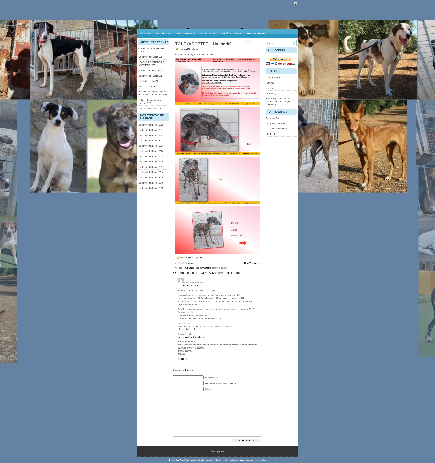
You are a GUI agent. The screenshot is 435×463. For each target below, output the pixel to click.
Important (198, 258)
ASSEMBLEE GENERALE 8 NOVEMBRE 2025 (151, 64)
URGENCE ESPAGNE (148, 80)
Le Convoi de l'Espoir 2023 (150, 135)
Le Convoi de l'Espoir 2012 (150, 187)
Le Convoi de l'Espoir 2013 (150, 182)
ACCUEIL (145, 33)
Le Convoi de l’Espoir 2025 (151, 56)
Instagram (270, 87)
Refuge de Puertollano (276, 128)
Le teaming (271, 93)
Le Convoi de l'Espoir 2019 (150, 156)
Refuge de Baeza (274, 118)
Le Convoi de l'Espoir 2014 (150, 177)
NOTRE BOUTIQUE (256, 33)
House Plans (244, 459)
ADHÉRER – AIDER (231, 33)
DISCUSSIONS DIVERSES (150, 108)
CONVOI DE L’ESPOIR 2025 (151, 70)
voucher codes (259, 459)
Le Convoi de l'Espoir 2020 (150, 151)
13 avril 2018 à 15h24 (188, 285)
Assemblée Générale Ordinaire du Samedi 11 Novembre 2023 (152, 93)
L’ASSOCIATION (208, 33)
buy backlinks (208, 459)
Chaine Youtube (273, 77)
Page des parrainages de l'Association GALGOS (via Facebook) (278, 101)
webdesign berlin (231, 459)
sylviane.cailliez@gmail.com (191, 336)
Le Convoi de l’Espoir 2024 (151, 75)
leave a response (191, 267)
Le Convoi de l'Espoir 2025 (150, 124)
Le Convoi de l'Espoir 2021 (150, 145)
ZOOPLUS (271, 133)
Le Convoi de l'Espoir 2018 (150, 161)
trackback (206, 267)
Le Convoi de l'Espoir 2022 (150, 140)
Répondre (182, 358)
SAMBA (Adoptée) (185, 262)
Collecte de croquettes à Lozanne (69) (149, 101)
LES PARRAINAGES (185, 33)
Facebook (270, 82)
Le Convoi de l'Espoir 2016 (150, 172)
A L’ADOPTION (163, 33)
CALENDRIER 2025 (147, 86)
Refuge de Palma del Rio (277, 123)
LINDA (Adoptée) (250, 262)
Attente (190, 258)
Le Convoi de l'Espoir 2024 (150, 129)
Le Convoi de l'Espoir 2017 (150, 166)
